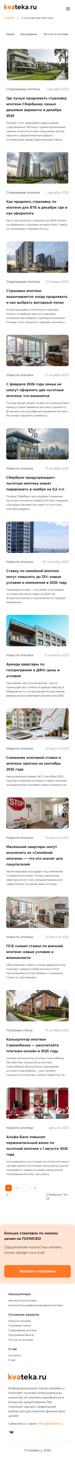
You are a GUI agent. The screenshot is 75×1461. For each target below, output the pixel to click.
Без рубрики (29, 34)
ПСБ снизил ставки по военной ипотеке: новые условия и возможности (34, 952)
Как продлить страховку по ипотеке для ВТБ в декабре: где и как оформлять (36, 207)
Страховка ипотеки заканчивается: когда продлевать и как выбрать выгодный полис (37, 297)
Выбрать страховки (37, 1271)
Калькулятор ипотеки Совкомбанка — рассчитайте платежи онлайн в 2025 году (32, 1045)
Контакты (14, 1355)
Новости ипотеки (19, 1321)
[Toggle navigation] (68, 8)
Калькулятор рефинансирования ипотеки (35, 1305)
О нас (12, 1360)
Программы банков (21, 1335)
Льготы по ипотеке (55, 34)
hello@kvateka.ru (50, 1423)
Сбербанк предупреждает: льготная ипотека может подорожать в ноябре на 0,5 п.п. (35, 483)
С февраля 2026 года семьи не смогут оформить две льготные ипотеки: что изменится (35, 390)
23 (34, 1188)
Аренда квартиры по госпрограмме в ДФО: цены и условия (33, 670)
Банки (10, 34)
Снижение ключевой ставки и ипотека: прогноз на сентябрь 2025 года (33, 763)
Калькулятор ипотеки (22, 1300)
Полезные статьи (19, 1325)
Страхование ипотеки (22, 1330)
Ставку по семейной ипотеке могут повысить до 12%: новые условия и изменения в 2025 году (36, 577)
